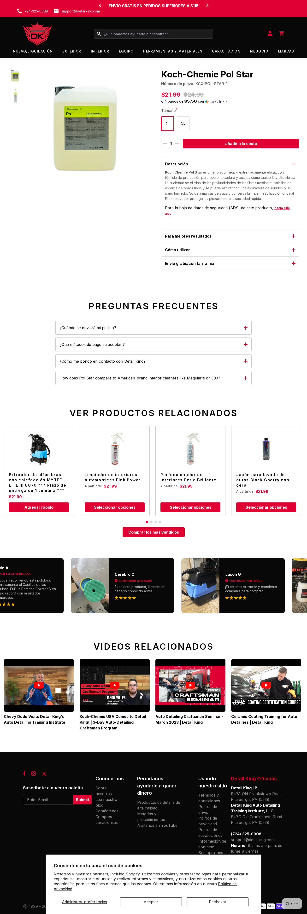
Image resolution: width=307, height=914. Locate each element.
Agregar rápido (38, 507)
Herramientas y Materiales (172, 51)
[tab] (147, 522)
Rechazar (217, 901)
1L (168, 123)
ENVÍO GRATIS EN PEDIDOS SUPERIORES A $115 (153, 5)
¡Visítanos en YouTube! (157, 825)
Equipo (126, 51)
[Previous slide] (100, 5)
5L (183, 123)
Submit (82, 799)
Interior (100, 51)
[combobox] (153, 34)
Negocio (259, 51)
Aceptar (151, 901)
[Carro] (281, 34)
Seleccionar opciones (115, 507)
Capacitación (226, 51)
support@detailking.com (80, 11)
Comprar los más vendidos (153, 532)
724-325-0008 (36, 11)
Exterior (71, 51)
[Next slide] (207, 5)
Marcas (286, 51)
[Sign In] (270, 34)
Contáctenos (106, 811)
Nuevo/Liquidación (33, 51)
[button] (15, 75)
